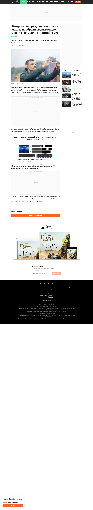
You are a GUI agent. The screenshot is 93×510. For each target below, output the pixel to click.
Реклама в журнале (63, 285)
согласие (37, 268)
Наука (67, 2)
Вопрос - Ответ (43, 2)
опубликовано (21, 201)
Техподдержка (54, 289)
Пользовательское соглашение (46, 287)
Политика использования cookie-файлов (63, 287)
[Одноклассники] (48, 283)
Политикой (37, 270)
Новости (23, 2)
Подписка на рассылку (38, 266)
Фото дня (35, 2)
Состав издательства (42, 285)
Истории (61, 2)
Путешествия (53, 2)
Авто (72, 2)
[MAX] (40, 283)
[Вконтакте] (44, 283)
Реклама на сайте (53, 285)
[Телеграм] (52, 283)
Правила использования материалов (28, 287)
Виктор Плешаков (21, 205)
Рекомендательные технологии (42, 289)
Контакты (34, 285)
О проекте (28, 285)
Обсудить (22, 45)
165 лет (78, 2)
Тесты (29, 2)
